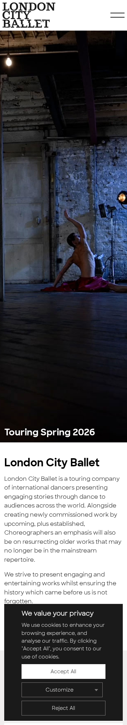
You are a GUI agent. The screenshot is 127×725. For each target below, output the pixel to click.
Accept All (63, 671)
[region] (63, 662)
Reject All (63, 708)
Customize (59, 690)
